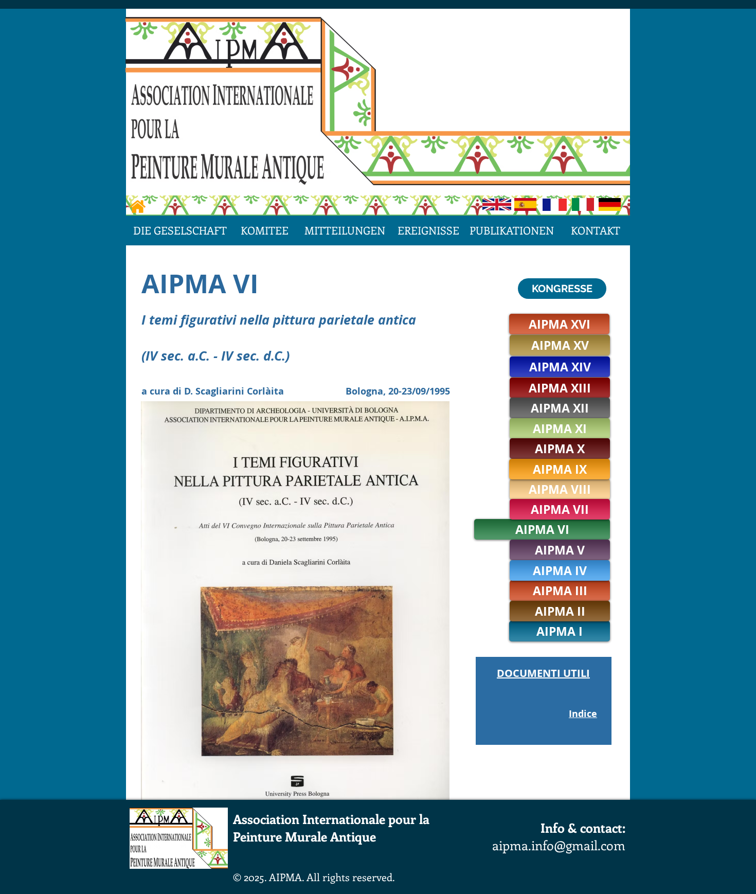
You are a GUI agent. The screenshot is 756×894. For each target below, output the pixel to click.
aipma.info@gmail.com (558, 845)
